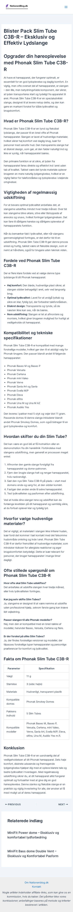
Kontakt (36, 886)
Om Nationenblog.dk (37, 882)
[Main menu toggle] (66, 7)
